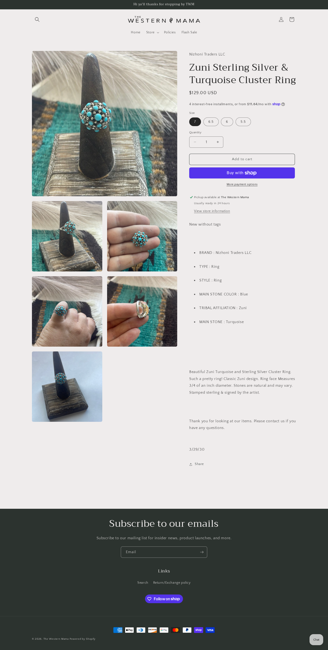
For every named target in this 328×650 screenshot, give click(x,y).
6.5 (211, 122)
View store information (212, 211)
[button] (37, 19)
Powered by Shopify (83, 639)
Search (142, 583)
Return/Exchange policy (172, 583)
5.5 (243, 122)
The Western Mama (56, 639)
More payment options (242, 184)
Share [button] (199, 464)
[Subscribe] (201, 552)
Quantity (195, 132)
